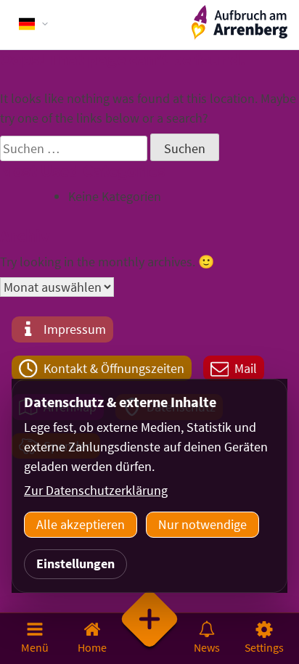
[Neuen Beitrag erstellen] (149, 638)
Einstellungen (75, 563)
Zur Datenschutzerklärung (96, 490)
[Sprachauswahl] (34, 24)
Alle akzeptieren (80, 524)
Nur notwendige (202, 524)
